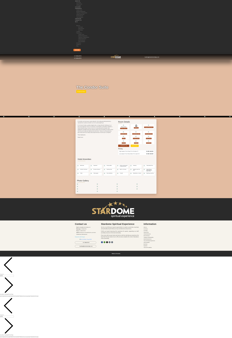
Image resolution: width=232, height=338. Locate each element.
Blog (76, 22)
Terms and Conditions (148, 247)
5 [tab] (114, 118)
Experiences (78, 8)
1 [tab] (107, 118)
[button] (77, 50)
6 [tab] (116, 118)
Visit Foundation (79, 17)
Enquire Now (81, 91)
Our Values (78, 5)
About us (78, 25)
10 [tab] (123, 118)
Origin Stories (79, 4)
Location (77, 7)
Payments (145, 245)
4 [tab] (112, 118)
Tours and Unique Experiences (149, 240)
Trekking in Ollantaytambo (81, 12)
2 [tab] (108, 118)
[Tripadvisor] (104, 242)
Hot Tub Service (79, 15)
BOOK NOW (135, 145)
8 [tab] (119, 118)
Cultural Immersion (80, 14)
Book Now (145, 244)
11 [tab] (125, 118)
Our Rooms (78, 18)
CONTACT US (123, 145)
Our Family (78, 2)
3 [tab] (110, 118)
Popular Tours (79, 10)
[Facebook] (102, 242)
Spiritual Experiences (80, 11)
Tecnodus (118, 253)
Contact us (78, 20)
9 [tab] (121, 118)
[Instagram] (107, 242)
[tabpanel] (116, 116)
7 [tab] (117, 118)
